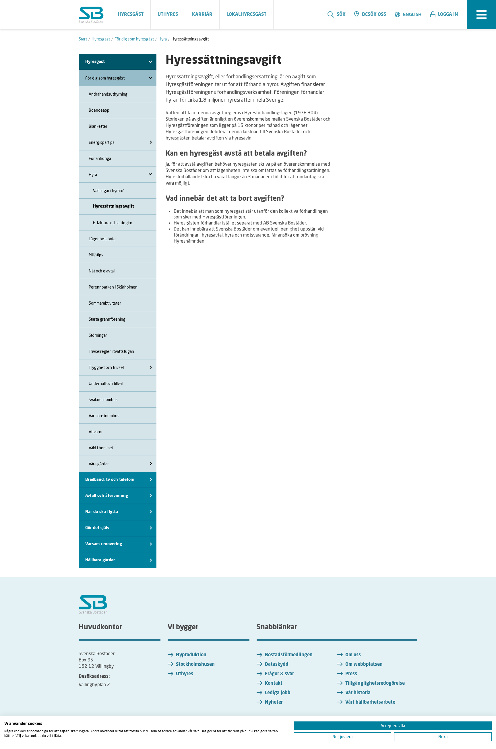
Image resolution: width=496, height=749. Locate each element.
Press (351, 674)
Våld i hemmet (101, 447)
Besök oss (374, 14)
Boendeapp (99, 110)
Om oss (353, 655)
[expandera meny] (481, 14)
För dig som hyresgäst (105, 78)
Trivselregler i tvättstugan (111, 351)
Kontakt (273, 683)
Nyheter (274, 702)
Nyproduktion (191, 655)
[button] (446, 14)
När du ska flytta (101, 512)
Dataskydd (276, 664)
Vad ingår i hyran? (108, 190)
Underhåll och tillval (106, 383)
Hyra (93, 174)
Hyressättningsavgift (113, 206)
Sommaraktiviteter (105, 303)
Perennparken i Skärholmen (113, 286)
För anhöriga (100, 158)
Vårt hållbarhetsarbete (370, 702)
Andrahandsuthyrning (108, 94)
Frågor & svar (279, 674)
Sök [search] (341, 14)
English (412, 15)
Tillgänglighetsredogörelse (375, 683)
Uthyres (184, 674)
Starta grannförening (107, 319)
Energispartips (102, 142)
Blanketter (98, 126)
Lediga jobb (277, 693)
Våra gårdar (99, 463)
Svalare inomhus (103, 399)
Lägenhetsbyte (102, 238)
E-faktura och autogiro (112, 222)
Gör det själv (97, 528)
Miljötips (96, 254)
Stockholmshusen (195, 664)
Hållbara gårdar (100, 560)
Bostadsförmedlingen (289, 655)
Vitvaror (96, 431)
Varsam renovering (103, 544)
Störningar (98, 335)
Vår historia (358, 693)
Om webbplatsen (364, 664)
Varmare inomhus (104, 415)
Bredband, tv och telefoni (109, 480)
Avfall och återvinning (106, 496)
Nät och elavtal (102, 270)
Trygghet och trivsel (106, 367)
